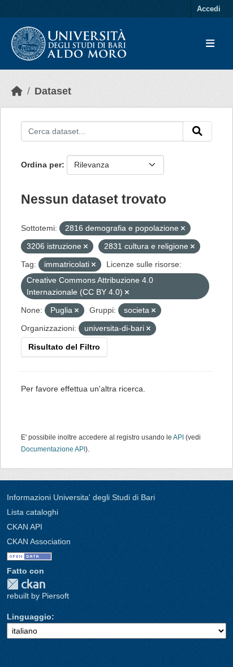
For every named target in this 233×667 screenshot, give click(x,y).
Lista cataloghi (32, 512)
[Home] (17, 91)
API (178, 437)
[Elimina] (183, 228)
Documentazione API (53, 449)
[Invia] (197, 131)
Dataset (52, 91)
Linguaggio (29, 616)
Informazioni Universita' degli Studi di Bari (81, 497)
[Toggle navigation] (210, 44)
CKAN (26, 584)
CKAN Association (39, 541)
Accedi (209, 9)
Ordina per (41, 164)
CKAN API (24, 526)
